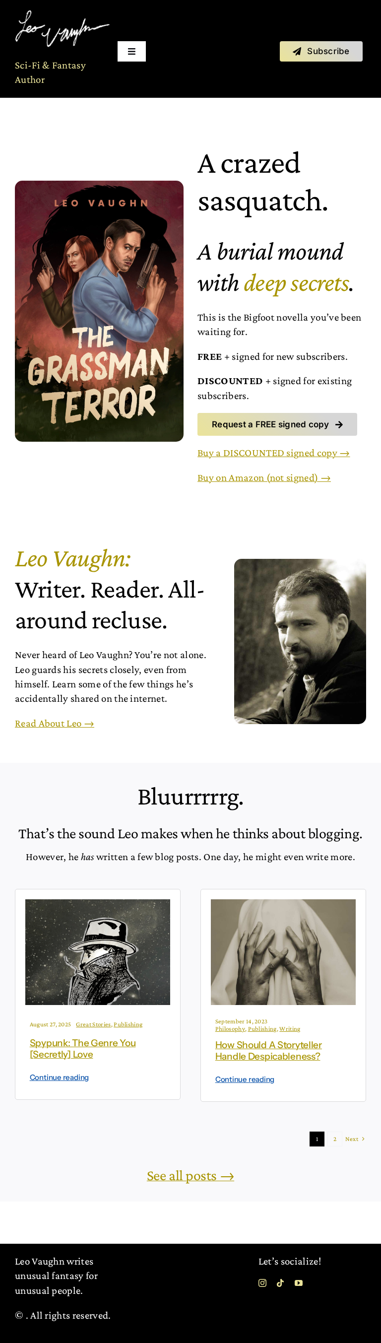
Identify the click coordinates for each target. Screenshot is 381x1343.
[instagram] (262, 1283)
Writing (289, 1028)
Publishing (128, 1024)
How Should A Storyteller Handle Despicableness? (268, 1050)
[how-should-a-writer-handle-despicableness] (283, 904)
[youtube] (299, 1283)
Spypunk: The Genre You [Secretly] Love (83, 1048)
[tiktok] (280, 1283)
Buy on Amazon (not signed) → (264, 477)
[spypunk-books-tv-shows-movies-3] (97, 904)
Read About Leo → (54, 723)
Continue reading (59, 1077)
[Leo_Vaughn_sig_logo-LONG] (63, 15)
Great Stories (93, 1024)
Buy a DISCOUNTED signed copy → (273, 453)
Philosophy (230, 1028)
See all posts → (190, 1175)
